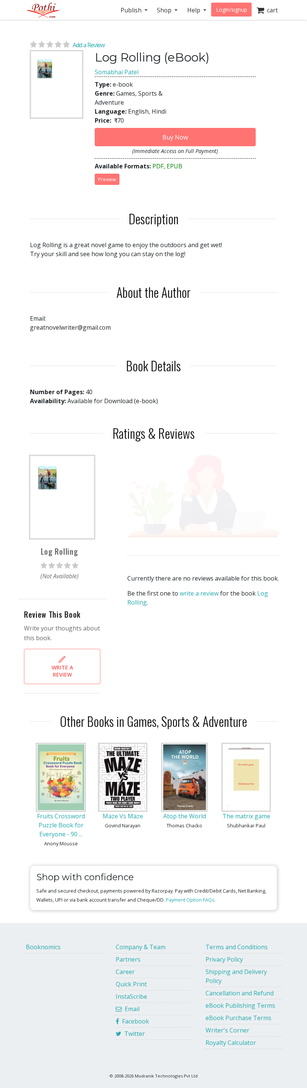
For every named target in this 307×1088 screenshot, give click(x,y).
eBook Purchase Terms (238, 1018)
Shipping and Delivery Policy (236, 976)
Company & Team (140, 947)
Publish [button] (132, 10)
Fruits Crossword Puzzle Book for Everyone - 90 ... (61, 825)
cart (271, 10)
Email (131, 1009)
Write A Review (62, 671)
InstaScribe (131, 996)
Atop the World (184, 816)
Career (125, 972)
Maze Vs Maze (123, 816)
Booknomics (43, 947)
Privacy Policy (224, 959)
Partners (128, 959)
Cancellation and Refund (240, 993)
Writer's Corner (227, 1030)
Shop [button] (165, 10)
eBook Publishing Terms (240, 1005)
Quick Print (131, 984)
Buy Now (175, 137)
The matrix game (246, 816)
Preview (107, 179)
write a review (199, 593)
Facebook (134, 1021)
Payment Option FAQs (190, 899)
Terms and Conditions (237, 947)
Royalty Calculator (231, 1042)
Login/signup (231, 9)
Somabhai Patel (117, 72)
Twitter (133, 1033)
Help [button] (194, 10)
